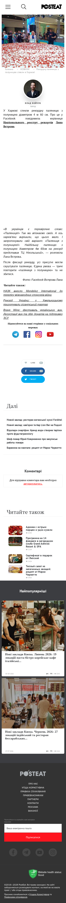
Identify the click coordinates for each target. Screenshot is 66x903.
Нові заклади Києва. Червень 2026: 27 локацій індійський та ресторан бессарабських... (31, 735)
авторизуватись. (33, 483)
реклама (33, 807)
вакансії (33, 810)
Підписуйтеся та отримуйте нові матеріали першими (19, 821)
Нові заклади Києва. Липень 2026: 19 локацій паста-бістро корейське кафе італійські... (30, 658)
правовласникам (33, 795)
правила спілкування (33, 791)
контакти (33, 803)
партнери (33, 799)
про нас (33, 783)
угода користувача (33, 787)
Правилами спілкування (15, 897)
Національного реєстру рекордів (28, 122)
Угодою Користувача (39, 894)
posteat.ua (9, 327)
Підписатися (33, 837)
